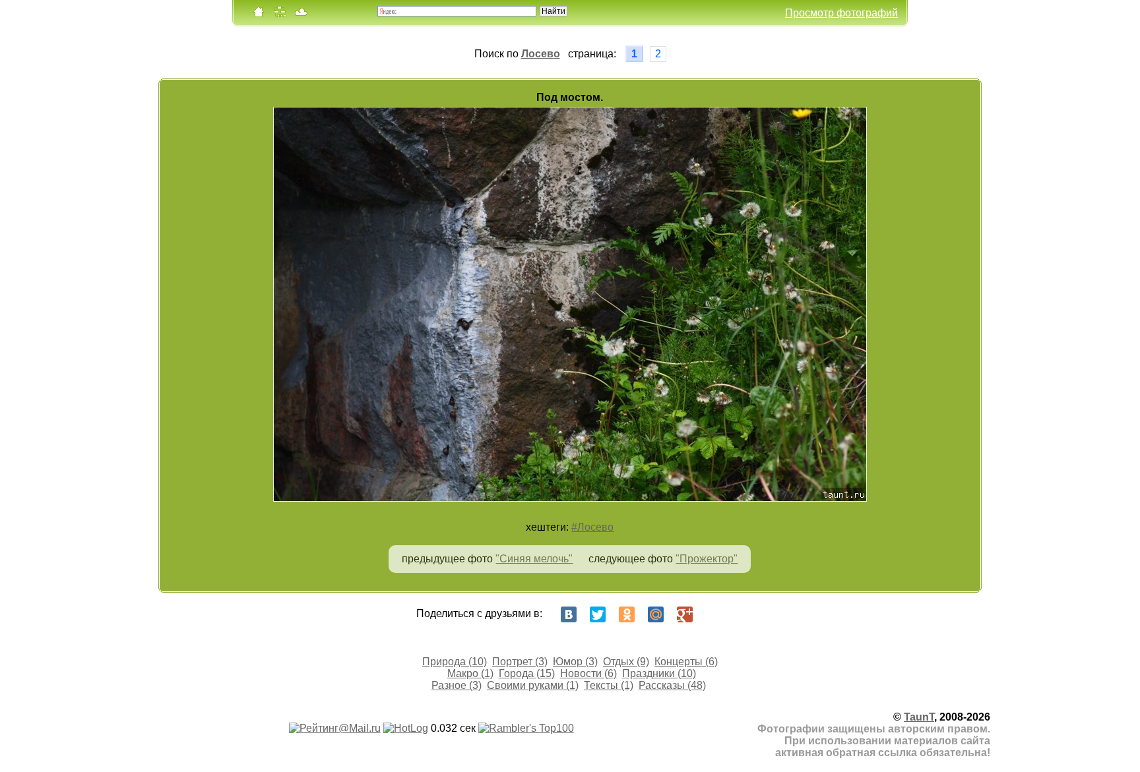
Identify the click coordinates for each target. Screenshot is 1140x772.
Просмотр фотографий (841, 12)
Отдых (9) (626, 661)
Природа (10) (454, 661)
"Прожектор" (707, 558)
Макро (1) (470, 673)
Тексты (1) (608, 685)
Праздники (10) (659, 673)
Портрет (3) (520, 661)
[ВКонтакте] (569, 614)
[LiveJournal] (714, 614)
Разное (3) (456, 685)
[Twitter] (598, 614)
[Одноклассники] (627, 614)
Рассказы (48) (672, 685)
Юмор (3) (575, 661)
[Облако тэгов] (300, 14)
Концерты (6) (686, 661)
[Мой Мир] (656, 614)
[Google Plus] (685, 614)
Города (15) (527, 673)
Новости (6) (588, 673)
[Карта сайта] (279, 14)
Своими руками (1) (533, 685)
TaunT (919, 717)
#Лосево (592, 527)
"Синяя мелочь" (534, 558)
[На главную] (258, 14)
